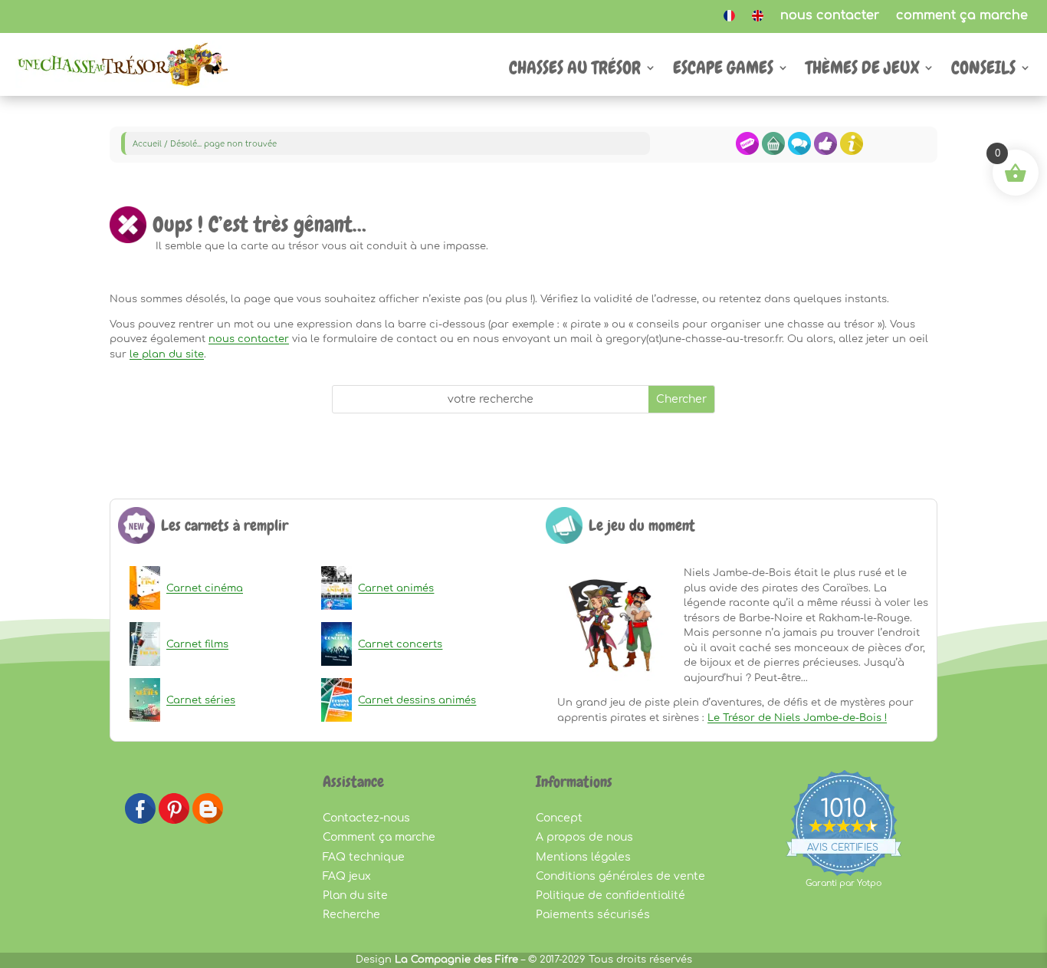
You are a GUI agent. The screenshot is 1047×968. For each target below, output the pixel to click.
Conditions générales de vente (620, 876)
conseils (983, 70)
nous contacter (829, 16)
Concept (559, 818)
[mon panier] (773, 152)
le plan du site (167, 354)
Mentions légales (583, 857)
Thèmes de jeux (862, 70)
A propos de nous (584, 837)
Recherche (351, 914)
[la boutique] (747, 152)
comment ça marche (962, 16)
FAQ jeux (347, 876)
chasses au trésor (575, 70)
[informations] (851, 152)
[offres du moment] (825, 152)
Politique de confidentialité (610, 895)
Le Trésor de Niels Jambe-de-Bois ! (797, 718)
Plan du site (355, 895)
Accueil (147, 144)
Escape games (723, 70)
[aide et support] (799, 152)
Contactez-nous (366, 818)
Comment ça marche (379, 837)
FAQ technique (364, 857)
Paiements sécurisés (593, 914)
